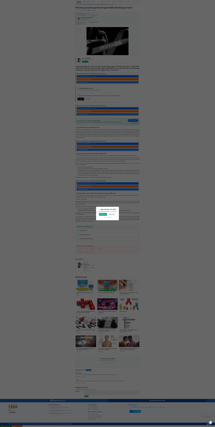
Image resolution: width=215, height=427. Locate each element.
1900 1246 (109, 217)
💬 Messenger (112, 214)
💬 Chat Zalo (103, 214)
